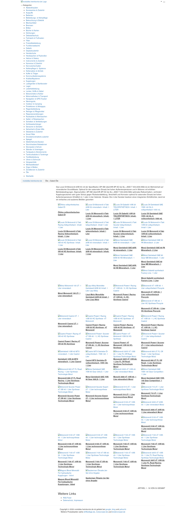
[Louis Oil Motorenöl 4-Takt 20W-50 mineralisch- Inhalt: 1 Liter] (98, 207)
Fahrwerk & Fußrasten (35, 38)
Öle (27, 172)
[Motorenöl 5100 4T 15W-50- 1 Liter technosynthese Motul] (70, 437)
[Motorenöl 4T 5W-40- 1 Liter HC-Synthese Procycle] (153, 301)
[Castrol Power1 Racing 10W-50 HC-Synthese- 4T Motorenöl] (98, 318)
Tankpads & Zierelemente (36, 152)
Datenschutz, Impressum (73, 500)
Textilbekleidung (32, 157)
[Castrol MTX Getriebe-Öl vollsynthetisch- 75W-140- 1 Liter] (98, 353)
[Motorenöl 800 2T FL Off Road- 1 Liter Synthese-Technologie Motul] (153, 353)
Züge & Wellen (32, 167)
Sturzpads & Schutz (34, 147)
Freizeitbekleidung (33, 43)
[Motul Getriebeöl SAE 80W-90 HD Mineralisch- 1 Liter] (125, 257)
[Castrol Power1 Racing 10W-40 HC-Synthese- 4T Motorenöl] (125, 318)
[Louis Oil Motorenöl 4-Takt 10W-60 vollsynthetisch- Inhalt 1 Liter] (153, 224)
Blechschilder (31, 23)
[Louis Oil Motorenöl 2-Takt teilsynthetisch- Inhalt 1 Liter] (98, 223)
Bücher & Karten (32, 30)
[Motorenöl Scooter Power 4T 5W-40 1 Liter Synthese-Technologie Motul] (70, 389)
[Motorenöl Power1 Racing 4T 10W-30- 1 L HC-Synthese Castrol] (153, 318)
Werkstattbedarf (32, 164)
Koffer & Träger (32, 73)
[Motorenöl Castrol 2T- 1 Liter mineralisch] (70, 317)
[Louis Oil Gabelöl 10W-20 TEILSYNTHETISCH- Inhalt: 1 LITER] (125, 207)
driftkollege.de (89, 511)
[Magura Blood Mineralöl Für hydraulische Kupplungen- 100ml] (70, 472)
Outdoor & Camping (34, 104)
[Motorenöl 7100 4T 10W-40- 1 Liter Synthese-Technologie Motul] (125, 455)
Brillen (28, 28)
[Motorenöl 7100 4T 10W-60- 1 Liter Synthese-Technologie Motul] (153, 437)
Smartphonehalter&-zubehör (37, 136)
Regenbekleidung (33, 109)
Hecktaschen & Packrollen (36, 55)
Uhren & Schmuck (33, 159)
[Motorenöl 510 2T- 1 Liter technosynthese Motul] (125, 388)
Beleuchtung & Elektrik (35, 20)
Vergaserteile (31, 162)
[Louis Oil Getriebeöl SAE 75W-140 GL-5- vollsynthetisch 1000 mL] (153, 207)
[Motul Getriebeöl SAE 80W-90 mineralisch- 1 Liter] (125, 241)
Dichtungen (30, 33)
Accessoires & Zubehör (35, 10)
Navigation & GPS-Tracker (36, 98)
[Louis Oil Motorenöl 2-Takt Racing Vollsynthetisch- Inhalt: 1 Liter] (70, 224)
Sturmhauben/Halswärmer (36, 144)
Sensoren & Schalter (34, 126)
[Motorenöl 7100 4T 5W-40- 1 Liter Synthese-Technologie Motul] (98, 455)
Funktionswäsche (33, 45)
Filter (28, 40)
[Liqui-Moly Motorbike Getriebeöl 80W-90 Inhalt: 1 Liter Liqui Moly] (98, 288)
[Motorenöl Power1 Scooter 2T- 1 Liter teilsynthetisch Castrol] (153, 336)
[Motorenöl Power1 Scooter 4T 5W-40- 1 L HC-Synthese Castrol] (98, 336)
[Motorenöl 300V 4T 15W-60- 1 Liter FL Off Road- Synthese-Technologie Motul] (125, 353)
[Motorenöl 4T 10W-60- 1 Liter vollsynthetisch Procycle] (153, 286)
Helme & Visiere (32, 58)
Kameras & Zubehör (34, 63)
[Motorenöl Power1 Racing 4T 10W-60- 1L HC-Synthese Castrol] (125, 288)
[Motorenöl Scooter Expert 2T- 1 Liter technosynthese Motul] (98, 389)
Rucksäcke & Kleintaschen (36, 116)
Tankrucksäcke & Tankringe (37, 154)
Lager (28, 86)
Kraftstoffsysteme (33, 78)
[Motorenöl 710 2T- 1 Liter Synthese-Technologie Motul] (153, 388)
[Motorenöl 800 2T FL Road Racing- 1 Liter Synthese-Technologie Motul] (70, 371)
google (108, 509)
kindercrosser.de (118, 511)
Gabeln (29, 48)
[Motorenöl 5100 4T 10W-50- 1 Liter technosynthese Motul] (153, 419)
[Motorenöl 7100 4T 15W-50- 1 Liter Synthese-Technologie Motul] (125, 437)
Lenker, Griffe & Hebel (35, 91)
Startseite (30, 176)
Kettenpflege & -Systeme (36, 68)
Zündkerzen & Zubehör (35, 169)
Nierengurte (30, 101)
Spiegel (29, 139)
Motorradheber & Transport (37, 96)
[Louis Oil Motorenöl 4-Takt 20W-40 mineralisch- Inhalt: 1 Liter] (98, 242)
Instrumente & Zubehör (35, 60)
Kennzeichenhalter (33, 66)
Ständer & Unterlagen (34, 149)
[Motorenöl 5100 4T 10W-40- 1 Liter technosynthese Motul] (98, 437)
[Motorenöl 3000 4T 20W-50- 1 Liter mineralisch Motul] (153, 403)
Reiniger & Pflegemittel (35, 111)
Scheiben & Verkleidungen (36, 121)
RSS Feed (67, 497)
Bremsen (29, 25)
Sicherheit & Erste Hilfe (35, 129)
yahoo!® (122, 509)
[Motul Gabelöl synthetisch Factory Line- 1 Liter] (153, 271)
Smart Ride (30, 134)
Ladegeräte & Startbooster (36, 83)
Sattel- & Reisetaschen (35, 119)
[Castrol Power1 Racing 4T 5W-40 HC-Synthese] (70, 334)
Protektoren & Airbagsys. (36, 106)
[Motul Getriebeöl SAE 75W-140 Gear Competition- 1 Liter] (153, 371)
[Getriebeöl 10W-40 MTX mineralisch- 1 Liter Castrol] (70, 352)
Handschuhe (31, 53)
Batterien (29, 15)
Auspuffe (29, 12)
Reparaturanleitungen (34, 114)
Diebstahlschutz (32, 35)
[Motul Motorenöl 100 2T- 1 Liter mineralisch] (70, 286)
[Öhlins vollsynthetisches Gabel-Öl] (70, 205)
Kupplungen (31, 81)
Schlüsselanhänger (33, 124)
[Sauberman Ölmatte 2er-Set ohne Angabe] (98, 471)
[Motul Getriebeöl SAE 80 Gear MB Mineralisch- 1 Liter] (153, 256)
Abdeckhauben (32, 7)
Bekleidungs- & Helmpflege (37, 17)
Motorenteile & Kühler (34, 93)
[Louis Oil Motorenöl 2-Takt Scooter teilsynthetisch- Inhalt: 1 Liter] (125, 224)
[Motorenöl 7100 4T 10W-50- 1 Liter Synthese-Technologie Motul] (70, 455)
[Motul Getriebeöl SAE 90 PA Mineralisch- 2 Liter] (153, 241)
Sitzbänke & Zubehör (34, 131)
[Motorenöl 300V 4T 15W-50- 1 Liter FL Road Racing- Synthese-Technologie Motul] (153, 455)
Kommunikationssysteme (36, 76)
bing (113, 509)
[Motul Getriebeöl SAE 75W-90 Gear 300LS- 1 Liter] (98, 370)
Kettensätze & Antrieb (34, 71)
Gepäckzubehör (32, 50)
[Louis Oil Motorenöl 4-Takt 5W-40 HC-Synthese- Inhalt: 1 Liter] (70, 242)
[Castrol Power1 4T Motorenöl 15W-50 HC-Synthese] (125, 336)
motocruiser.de (102, 511)
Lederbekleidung (32, 88)
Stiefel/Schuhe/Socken (35, 141)
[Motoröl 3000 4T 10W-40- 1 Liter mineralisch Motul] (125, 370)
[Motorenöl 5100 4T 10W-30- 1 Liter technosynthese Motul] (125, 404)
